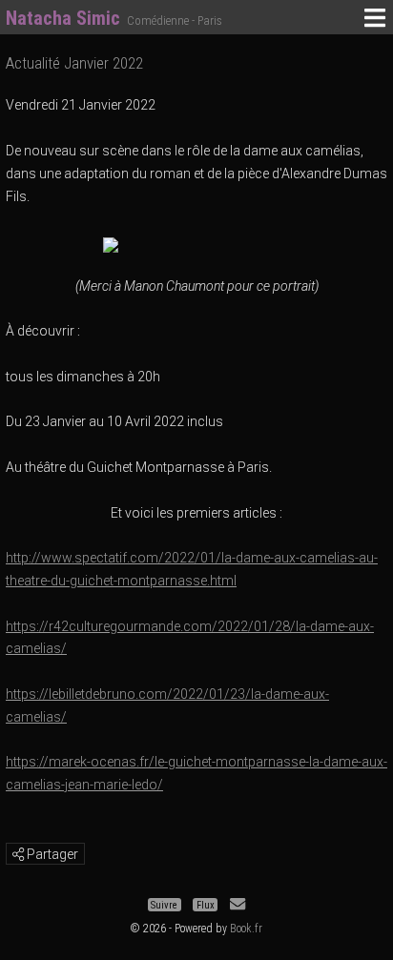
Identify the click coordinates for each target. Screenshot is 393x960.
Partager (51, 854)
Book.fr (246, 928)
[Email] (237, 904)
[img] (18, 854)
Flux (205, 904)
